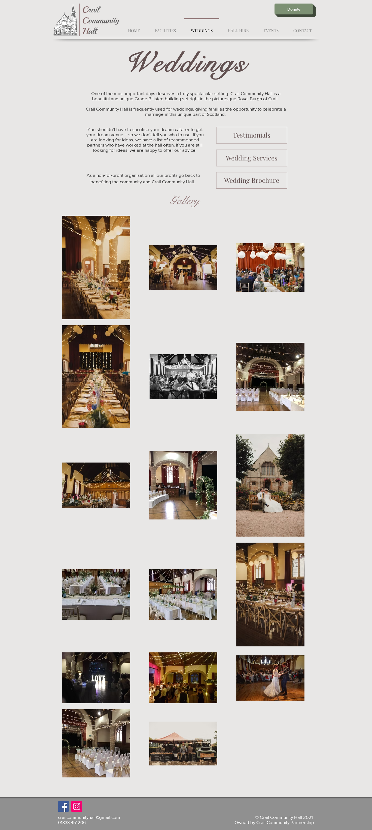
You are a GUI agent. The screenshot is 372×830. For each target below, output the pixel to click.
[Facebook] (63, 806)
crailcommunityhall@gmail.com (89, 817)
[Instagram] (76, 806)
